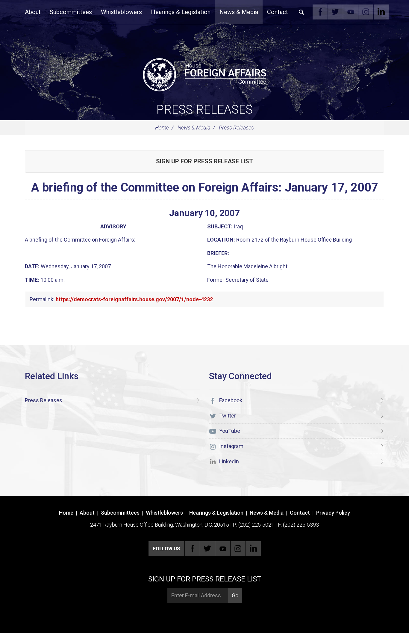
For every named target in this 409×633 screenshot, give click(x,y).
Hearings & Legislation (180, 12)
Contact (277, 12)
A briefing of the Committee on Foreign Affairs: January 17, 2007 (204, 187)
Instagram (365, 11)
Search (301, 12)
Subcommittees (71, 12)
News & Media (238, 12)
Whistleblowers (121, 12)
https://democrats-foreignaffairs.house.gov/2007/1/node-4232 (134, 299)
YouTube (350, 11)
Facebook (320, 11)
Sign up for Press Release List (204, 161)
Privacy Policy (333, 513)
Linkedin (381, 11)
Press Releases (204, 110)
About (33, 12)
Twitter (335, 11)
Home (162, 127)
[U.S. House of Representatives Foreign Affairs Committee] (204, 74)
